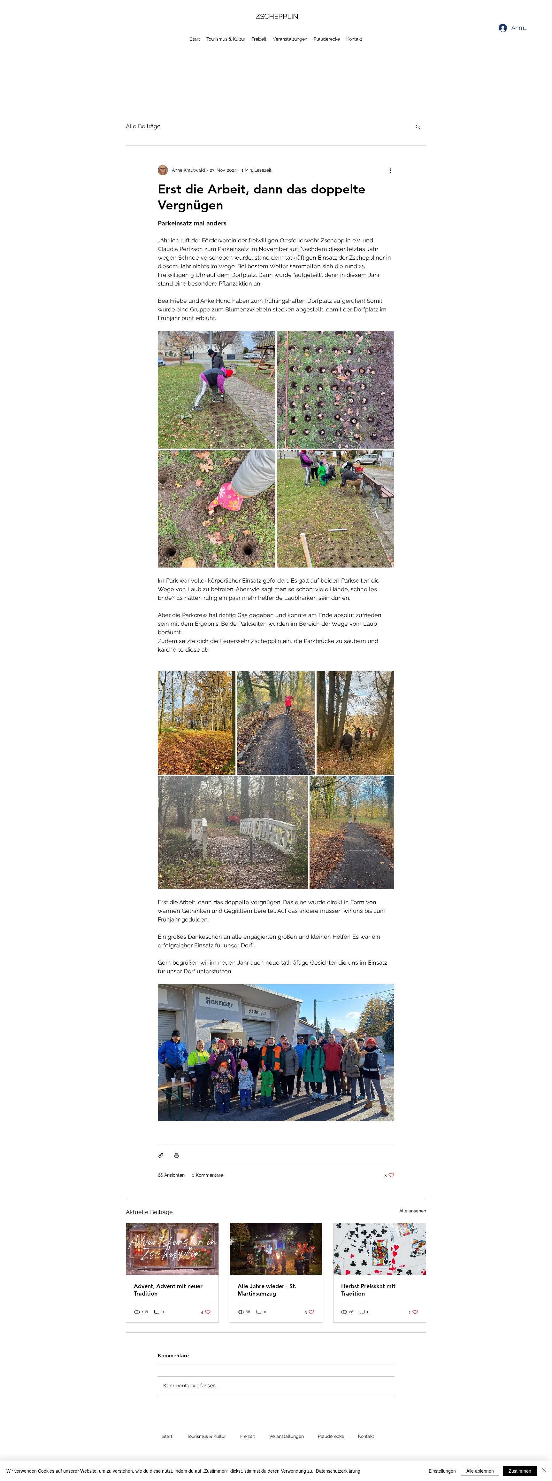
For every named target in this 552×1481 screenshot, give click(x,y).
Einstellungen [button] (442, 1471)
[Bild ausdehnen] (216, 390)
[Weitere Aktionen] (390, 170)
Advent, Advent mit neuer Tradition (168, 1289)
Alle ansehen (412, 1210)
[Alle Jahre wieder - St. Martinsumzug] (276, 1249)
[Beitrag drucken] (176, 1155)
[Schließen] (544, 1471)
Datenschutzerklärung (338, 1471)
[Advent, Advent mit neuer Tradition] (172, 1249)
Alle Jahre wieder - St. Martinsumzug (267, 1289)
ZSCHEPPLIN (277, 16)
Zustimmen (520, 1471)
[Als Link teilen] (161, 1155)
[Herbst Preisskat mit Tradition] (380, 1249)
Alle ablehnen (480, 1471)
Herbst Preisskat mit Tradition (368, 1289)
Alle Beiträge (143, 126)
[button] (418, 126)
